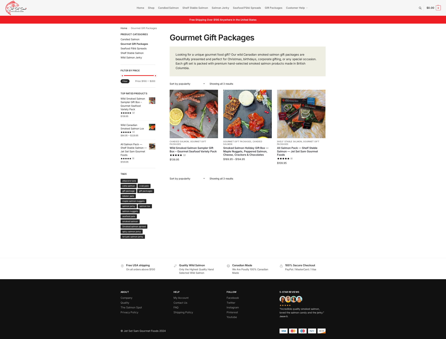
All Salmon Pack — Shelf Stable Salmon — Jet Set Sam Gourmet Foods (297, 151)
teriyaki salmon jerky (132, 236)
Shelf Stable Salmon (289, 141)
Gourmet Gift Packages (237, 141)
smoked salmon (130, 221)
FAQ (175, 307)
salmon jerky (128, 206)
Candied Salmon (179, 141)
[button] (434, 8)
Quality (125, 302)
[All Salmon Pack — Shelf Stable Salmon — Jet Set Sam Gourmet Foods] (301, 114)
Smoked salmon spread (134, 226)
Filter (125, 81)
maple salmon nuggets (133, 201)
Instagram (233, 307)
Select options (247, 166)
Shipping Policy (183, 312)
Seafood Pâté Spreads (134, 48)
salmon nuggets (130, 211)
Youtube (232, 317)
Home (124, 28)
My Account (181, 297)
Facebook (233, 297)
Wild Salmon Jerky (131, 57)
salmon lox (144, 206)
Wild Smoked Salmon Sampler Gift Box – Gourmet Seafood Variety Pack (193, 149)
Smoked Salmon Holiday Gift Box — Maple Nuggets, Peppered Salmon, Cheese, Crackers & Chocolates (245, 151)
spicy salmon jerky (131, 231)
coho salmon (128, 186)
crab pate (144, 186)
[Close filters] (156, 35)
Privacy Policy (129, 312)
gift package (128, 191)
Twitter (231, 302)
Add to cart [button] (194, 166)
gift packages (145, 191)
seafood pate (128, 216)
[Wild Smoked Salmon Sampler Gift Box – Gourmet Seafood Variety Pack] (194, 114)
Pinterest (232, 312)
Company (126, 297)
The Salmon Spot (131, 307)
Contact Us (180, 302)
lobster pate (128, 196)
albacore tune (129, 180)
